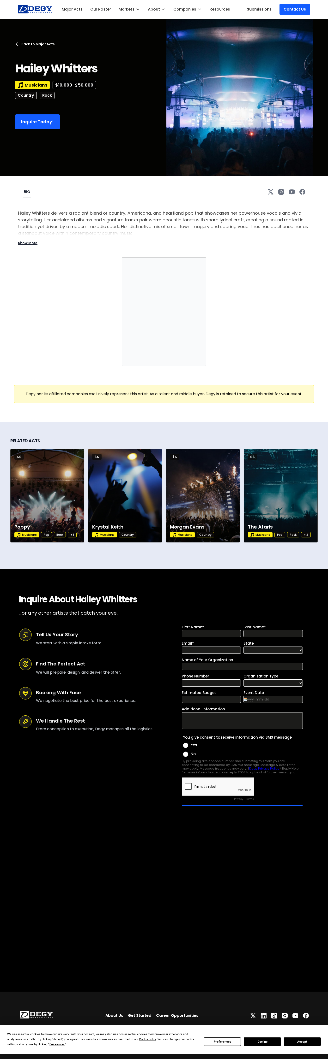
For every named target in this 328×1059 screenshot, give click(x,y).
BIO (27, 191)
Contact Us (295, 9)
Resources (220, 9)
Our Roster (100, 9)
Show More (27, 243)
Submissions (259, 9)
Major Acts (72, 9)
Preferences (222, 1041)
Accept (302, 1041)
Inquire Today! (37, 122)
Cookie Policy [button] (147, 1039)
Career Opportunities (177, 1015)
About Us (114, 1015)
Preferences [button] (57, 1044)
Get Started (139, 1015)
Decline (262, 1041)
